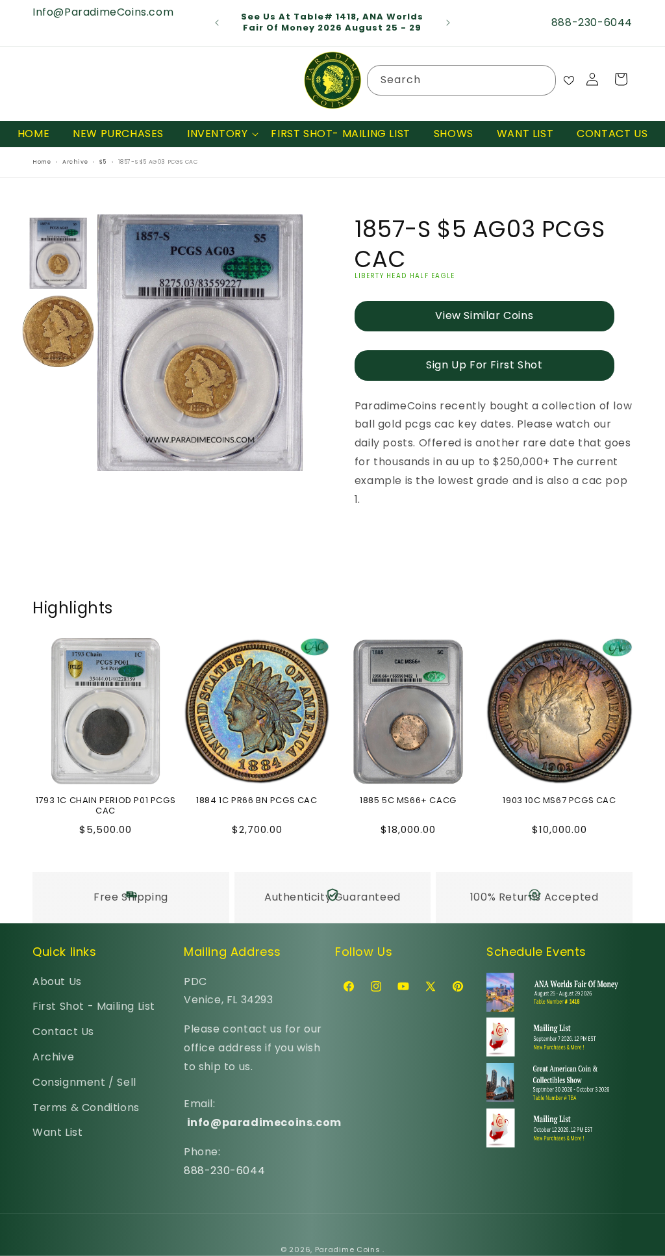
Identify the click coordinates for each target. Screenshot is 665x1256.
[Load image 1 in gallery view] (58, 253)
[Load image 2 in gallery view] (58, 332)
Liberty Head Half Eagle (405, 276)
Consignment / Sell (84, 1082)
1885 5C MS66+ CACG (408, 800)
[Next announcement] (448, 22)
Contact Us (63, 1031)
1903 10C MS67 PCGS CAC (559, 800)
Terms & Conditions (86, 1107)
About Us (57, 981)
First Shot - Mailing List (93, 1006)
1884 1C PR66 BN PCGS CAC (256, 800)
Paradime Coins (348, 1249)
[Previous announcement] (217, 22)
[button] (217, 134)
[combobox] (462, 80)
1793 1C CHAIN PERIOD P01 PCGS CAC (105, 806)
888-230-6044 (224, 1170)
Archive (53, 1056)
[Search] (541, 80)
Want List (57, 1132)
